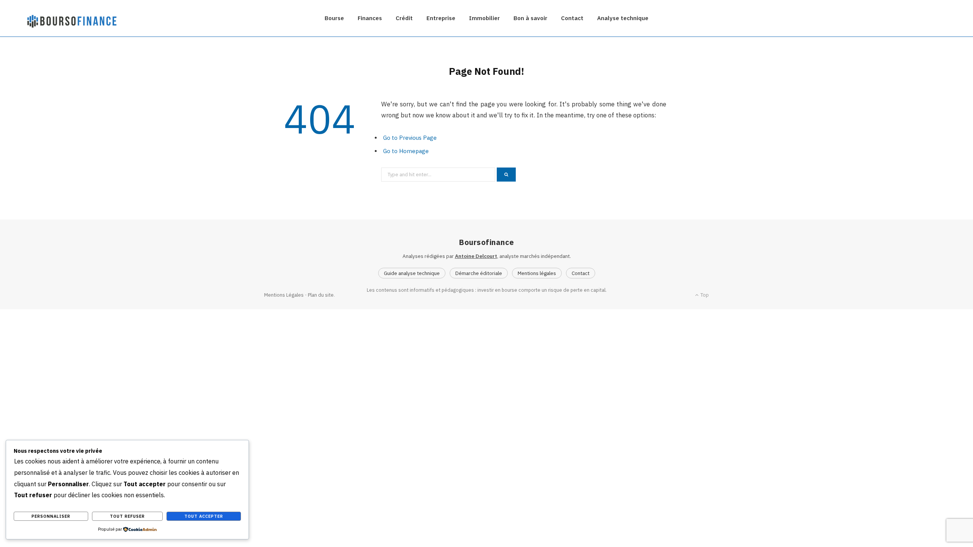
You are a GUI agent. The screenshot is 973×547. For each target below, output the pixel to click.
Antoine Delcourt (476, 256)
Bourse (334, 18)
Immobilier (484, 18)
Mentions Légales (284, 295)
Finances (370, 18)
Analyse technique (622, 18)
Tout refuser (127, 516)
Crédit (404, 18)
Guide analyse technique (412, 273)
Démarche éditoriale (478, 273)
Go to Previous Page (410, 137)
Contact (572, 18)
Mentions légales (537, 273)
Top (704, 295)
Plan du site (321, 295)
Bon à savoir (530, 18)
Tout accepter (203, 516)
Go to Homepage (406, 151)
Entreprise (440, 18)
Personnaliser (51, 516)
